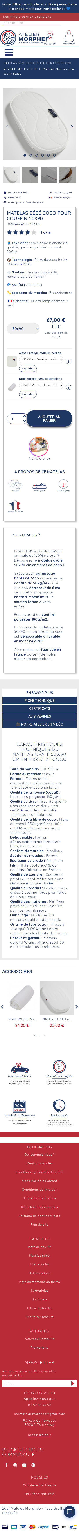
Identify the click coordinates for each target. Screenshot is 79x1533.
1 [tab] (35, 1035)
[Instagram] (15, 1465)
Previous (2, 1007)
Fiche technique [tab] (39, 700)
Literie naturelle (39, 1308)
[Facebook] (6, 1465)
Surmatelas (39, 1290)
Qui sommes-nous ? (39, 1154)
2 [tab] (39, 1035)
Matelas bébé (39, 1255)
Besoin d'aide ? (39, 1435)
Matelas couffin (39, 1247)
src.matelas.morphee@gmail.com (39, 1414)
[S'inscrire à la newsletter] (73, 1383)
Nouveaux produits (39, 1339)
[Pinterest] (33, 1465)
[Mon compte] (50, 38)
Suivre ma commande (39, 1198)
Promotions (39, 1347)
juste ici (50, 787)
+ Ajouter (28, 368)
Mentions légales (40, 1163)
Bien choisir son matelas (39, 1207)
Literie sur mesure (40, 1317)
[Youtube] (24, 1465)
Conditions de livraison (39, 1189)
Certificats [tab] (39, 708)
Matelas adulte (39, 1273)
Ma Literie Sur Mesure (39, 1485)
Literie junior (39, 1264)
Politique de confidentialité (39, 1216)
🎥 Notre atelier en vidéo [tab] (39, 724)
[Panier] (69, 38)
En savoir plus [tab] (39, 693)
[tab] (29, 232)
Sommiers (39, 1299)
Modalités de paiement (39, 1181)
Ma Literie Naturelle (39, 1494)
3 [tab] (44, 1035)
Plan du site (39, 1224)
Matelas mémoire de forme (39, 1282)
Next (77, 1007)
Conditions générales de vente (39, 1172)
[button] (12, 52)
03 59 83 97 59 (39, 1405)
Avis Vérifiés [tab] (39, 716)
